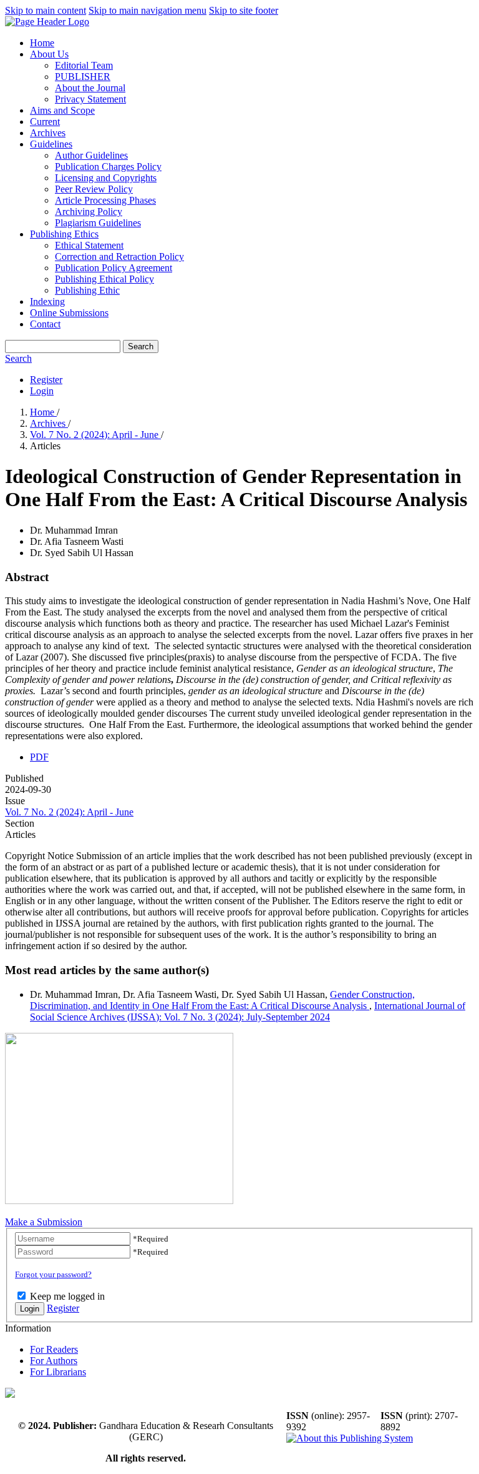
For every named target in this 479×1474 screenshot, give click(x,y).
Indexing (47, 301)
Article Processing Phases (105, 200)
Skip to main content (45, 10)
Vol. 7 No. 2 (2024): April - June (95, 434)
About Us (49, 54)
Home (42, 42)
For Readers (54, 1349)
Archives (47, 132)
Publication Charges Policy (108, 166)
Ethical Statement (89, 245)
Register (46, 379)
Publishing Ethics (64, 234)
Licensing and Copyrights (106, 177)
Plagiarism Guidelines (98, 222)
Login (42, 391)
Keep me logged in (67, 1296)
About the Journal (90, 87)
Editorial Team (84, 65)
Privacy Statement (90, 99)
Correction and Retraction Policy (119, 256)
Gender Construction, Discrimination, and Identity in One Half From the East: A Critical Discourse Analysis (222, 1000)
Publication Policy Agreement (113, 267)
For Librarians (58, 1372)
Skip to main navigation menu (147, 10)
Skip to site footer (243, 10)
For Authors (53, 1360)
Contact (45, 324)
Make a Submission (43, 1222)
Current (45, 121)
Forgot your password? (53, 1274)
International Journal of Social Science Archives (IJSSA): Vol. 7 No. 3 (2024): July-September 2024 (247, 1011)
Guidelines (51, 144)
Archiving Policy (88, 211)
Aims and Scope (62, 110)
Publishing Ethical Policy (104, 279)
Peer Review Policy (94, 189)
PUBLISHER (82, 76)
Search (140, 346)
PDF (39, 757)
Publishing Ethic (87, 290)
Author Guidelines (91, 155)
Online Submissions (69, 312)
